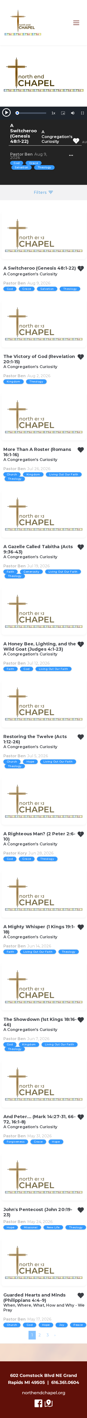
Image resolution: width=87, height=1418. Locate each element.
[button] (76, 23)
